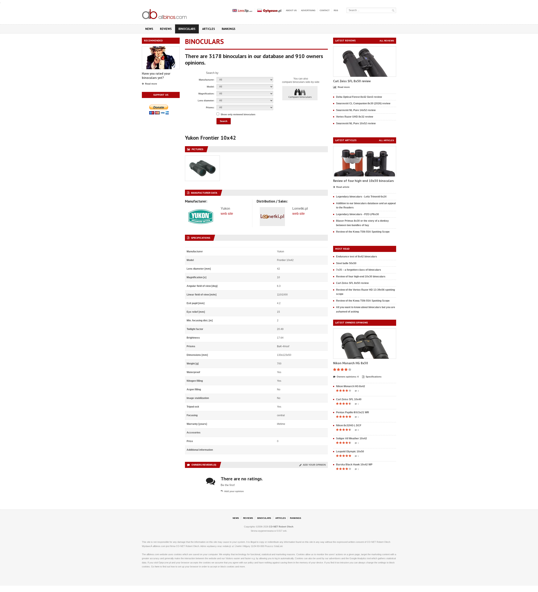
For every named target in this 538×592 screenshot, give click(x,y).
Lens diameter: (206, 100)
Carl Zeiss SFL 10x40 (348, 399)
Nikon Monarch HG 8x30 (350, 363)
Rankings (228, 29)
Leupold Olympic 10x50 (350, 451)
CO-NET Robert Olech (281, 526)
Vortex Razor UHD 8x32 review (354, 116)
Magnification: (206, 93)
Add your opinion (314, 465)
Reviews (166, 29)
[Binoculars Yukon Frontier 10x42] (202, 158)
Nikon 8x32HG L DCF (348, 425)
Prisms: (210, 107)
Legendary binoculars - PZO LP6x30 (357, 214)
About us (291, 10)
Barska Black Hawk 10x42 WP (354, 464)
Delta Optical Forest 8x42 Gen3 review (359, 96)
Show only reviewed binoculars (238, 114)
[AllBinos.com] (165, 13)
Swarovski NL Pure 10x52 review (356, 123)
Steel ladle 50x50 (346, 263)
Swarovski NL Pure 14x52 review (356, 110)
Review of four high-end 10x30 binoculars (363, 181)
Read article (342, 187)
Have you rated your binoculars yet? (156, 76)
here (157, 566)
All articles (386, 140)
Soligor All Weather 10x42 (351, 438)
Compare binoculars (300, 96)
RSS (336, 10)
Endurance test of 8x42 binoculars (356, 256)
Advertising (308, 10)
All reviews (387, 41)
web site (227, 213)
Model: (210, 86)
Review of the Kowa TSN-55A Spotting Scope (363, 231)
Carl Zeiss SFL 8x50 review (352, 81)
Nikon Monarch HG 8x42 (350, 386)
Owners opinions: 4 (348, 376)
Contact (325, 10)
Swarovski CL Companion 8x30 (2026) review (363, 103)
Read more (151, 83)
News (149, 29)
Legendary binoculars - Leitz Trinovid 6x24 (361, 196)
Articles (208, 29)
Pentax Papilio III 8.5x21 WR (352, 412)
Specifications (373, 376)
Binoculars (186, 29)
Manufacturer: (206, 79)
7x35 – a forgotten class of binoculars (358, 269)
